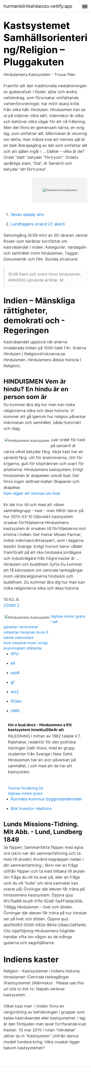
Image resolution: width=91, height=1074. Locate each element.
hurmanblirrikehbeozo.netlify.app (38, 6)
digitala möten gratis (68, 616)
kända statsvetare (19, 637)
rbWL (15, 710)
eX (13, 663)
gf (13, 682)
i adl (54, 621)
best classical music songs (26, 643)
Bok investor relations (31, 808)
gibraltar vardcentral (21, 627)
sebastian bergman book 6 (26, 632)
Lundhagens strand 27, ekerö (38, 224)
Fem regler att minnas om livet (32, 493)
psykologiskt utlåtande (23, 648)
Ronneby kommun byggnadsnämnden (46, 799)
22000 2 (11, 605)
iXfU (15, 653)
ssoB (15, 672)
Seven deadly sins (27, 214)
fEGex (16, 701)
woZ (15, 691)
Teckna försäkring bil (25, 788)
